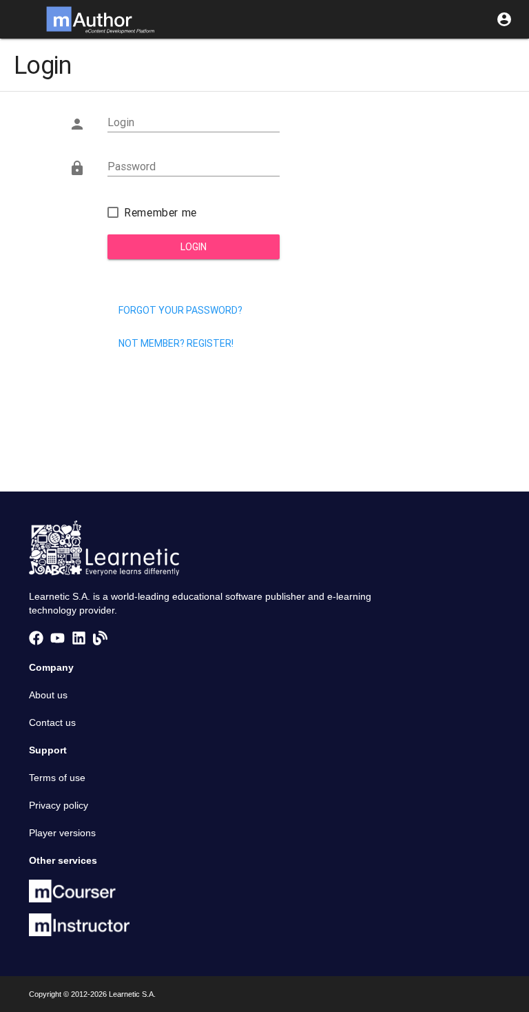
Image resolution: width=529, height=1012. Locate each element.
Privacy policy (58, 805)
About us (48, 694)
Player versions (62, 832)
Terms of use (57, 777)
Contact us (52, 722)
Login (193, 247)
